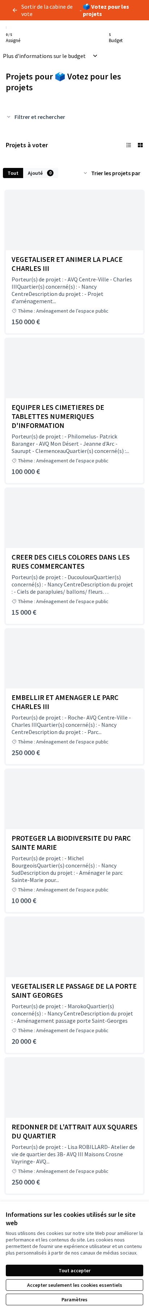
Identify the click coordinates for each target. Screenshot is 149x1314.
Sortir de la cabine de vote (47, 10)
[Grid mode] (140, 145)
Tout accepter (74, 1270)
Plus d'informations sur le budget (44, 55)
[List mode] (129, 145)
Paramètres (74, 1299)
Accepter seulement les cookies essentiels (74, 1285)
